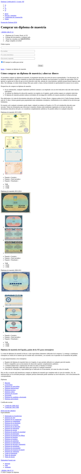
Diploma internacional (12, 388)
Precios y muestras (10, 15)
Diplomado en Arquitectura (13, 416)
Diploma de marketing (12, 441)
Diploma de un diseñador (12, 423)
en (5, 8)
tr (5, 7)
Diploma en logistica (11, 439)
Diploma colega (10, 392)
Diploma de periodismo (12, 446)
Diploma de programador (12, 448)
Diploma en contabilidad (12, 421)
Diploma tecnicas (10, 390)
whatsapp (8, 467)
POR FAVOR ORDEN (8, 411)
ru (5, 5)
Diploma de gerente (11, 430)
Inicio (6, 14)
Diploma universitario (11, 399)
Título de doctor (10, 457)
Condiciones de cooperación (13, 17)
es (5, 10)
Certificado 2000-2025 (12, 405)
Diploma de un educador (12, 426)
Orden (7, 19)
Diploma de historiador (12, 434)
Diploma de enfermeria (12, 428)
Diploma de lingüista (11, 437)
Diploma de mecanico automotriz (15, 444)
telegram (7, 463)
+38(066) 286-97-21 (7, 32)
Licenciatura (8, 384)
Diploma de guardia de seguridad (15, 432)
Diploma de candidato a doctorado (15, 397)
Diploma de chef (10, 418)
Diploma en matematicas (12, 442)
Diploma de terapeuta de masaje (15, 450)
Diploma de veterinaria (12, 451)
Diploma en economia (11, 425)
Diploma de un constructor (13, 419)
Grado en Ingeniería (11, 453)
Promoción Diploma (9, 22)
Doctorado (8, 395)
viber (6, 465)
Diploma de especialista (12, 386)
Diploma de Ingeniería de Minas (15, 435)
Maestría (7, 383)
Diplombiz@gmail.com (8, 460)
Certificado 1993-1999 (12, 407)
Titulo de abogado (10, 455)
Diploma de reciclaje (11, 393)
